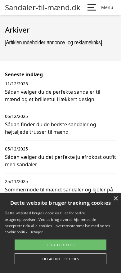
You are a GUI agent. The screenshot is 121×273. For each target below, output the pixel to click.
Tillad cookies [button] (60, 245)
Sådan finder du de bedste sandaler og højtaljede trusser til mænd (50, 128)
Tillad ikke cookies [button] (60, 259)
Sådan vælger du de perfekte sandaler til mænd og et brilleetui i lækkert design (52, 95)
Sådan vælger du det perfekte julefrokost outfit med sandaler (60, 161)
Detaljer (36, 232)
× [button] (115, 198)
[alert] (60, 233)
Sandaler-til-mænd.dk (42, 7)
